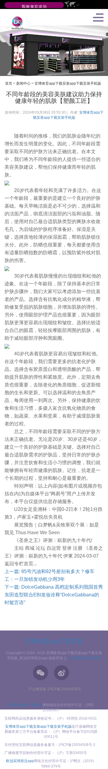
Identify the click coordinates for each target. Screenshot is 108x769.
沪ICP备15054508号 (84, 658)
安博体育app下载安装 (54, 641)
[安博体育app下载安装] (34, 6)
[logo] (15, 23)
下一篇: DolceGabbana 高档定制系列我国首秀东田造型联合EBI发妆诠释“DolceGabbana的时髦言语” (53, 594)
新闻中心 (23, 83)
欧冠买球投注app (20, 761)
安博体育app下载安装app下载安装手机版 (67, 83)
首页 (8, 83)
